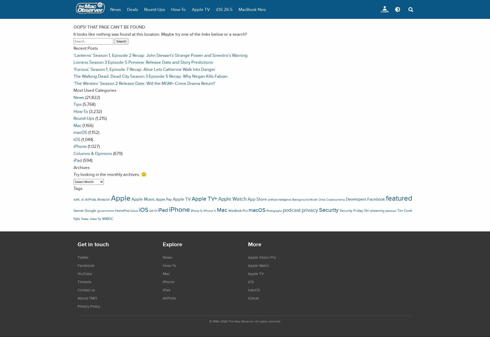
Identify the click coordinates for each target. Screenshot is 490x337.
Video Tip (95, 219)
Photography (274, 211)
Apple (120, 197)
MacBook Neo (252, 9)
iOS (77, 139)
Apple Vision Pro (262, 257)
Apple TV (201, 9)
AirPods (90, 199)
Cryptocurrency (335, 200)
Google (90, 210)
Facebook (376, 199)
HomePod (122, 210)
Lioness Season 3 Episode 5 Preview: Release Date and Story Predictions (143, 62)
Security (329, 210)
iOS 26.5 (224, 9)
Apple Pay (164, 199)
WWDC (107, 218)
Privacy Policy (89, 306)
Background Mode (304, 199)
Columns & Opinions (93, 153)
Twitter (85, 219)
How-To (178, 9)
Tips (78, 104)
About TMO (87, 298)
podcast (292, 210)
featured (399, 198)
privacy (310, 210)
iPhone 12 (196, 211)
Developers (356, 199)
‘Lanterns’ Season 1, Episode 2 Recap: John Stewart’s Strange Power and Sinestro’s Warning (161, 55)
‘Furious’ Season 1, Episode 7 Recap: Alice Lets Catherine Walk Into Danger (144, 69)
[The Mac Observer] (90, 9)
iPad (78, 160)
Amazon (103, 199)
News (115, 9)
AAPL (77, 200)
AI (82, 200)
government (105, 211)
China (321, 200)
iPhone (80, 146)
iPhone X (209, 211)
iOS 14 (153, 211)
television (390, 211)
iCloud (134, 211)
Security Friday (351, 210)
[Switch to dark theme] (398, 9)
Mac (77, 125)
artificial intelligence (279, 200)
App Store (257, 199)
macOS (80, 132)
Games (79, 210)
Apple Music (143, 199)
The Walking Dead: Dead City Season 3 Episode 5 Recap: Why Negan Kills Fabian (150, 76)
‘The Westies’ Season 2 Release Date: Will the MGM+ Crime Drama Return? (144, 83)
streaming (377, 210)
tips (77, 218)
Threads (84, 281)
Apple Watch (232, 198)
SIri (366, 210)
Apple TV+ (204, 198)
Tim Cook (404, 210)
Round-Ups (154, 9)
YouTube (85, 273)
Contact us (86, 290)
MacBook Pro (238, 210)
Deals (132, 9)
